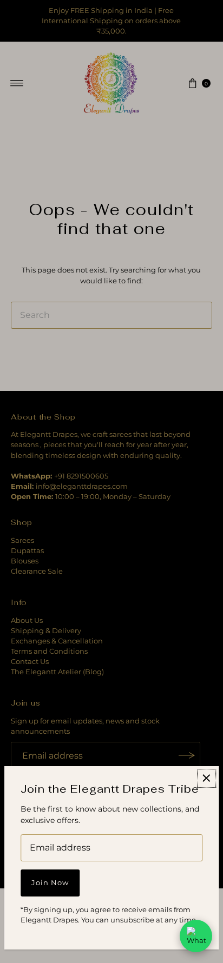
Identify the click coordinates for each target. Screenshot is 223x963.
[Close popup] (206, 778)
